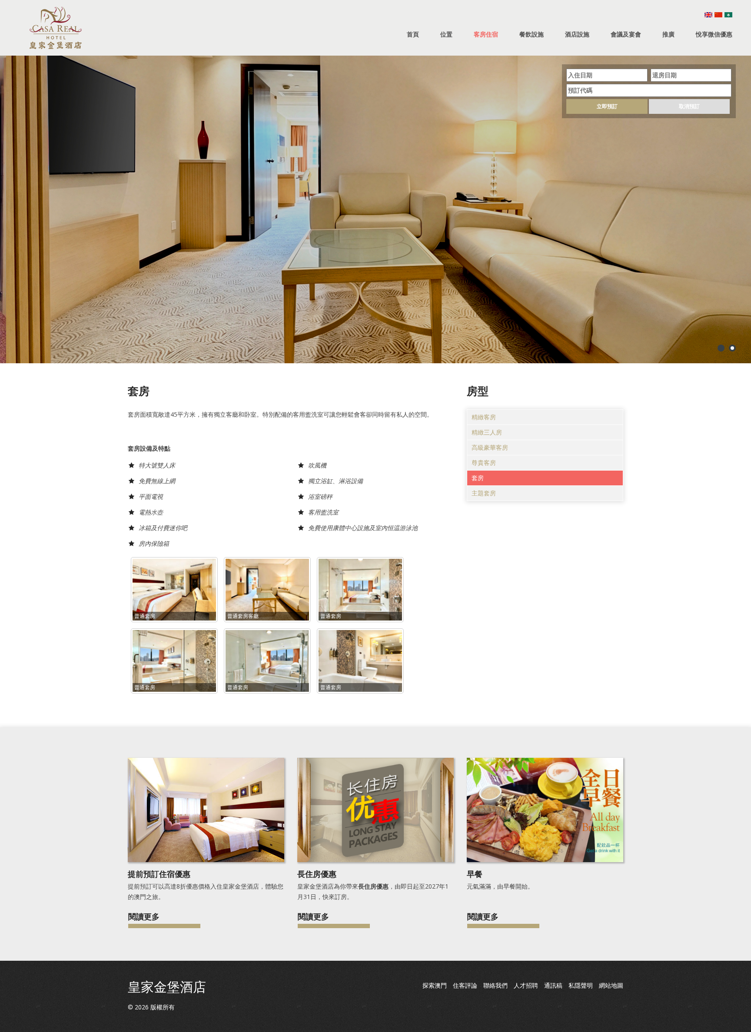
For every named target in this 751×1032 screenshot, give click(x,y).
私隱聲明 (580, 985)
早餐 (474, 874)
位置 (446, 34)
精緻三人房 (487, 432)
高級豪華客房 (490, 447)
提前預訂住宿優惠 (159, 874)
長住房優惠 (316, 874)
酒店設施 (577, 34)
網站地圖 (611, 985)
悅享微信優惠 (714, 34)
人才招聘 (526, 985)
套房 (478, 478)
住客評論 (465, 985)
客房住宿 (486, 34)
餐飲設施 (531, 34)
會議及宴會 (626, 34)
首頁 (413, 34)
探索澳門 (434, 985)
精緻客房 (484, 417)
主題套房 (484, 493)
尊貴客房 (484, 462)
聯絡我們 (495, 985)
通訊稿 (553, 985)
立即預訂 (607, 106)
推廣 (668, 34)
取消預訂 (689, 106)
